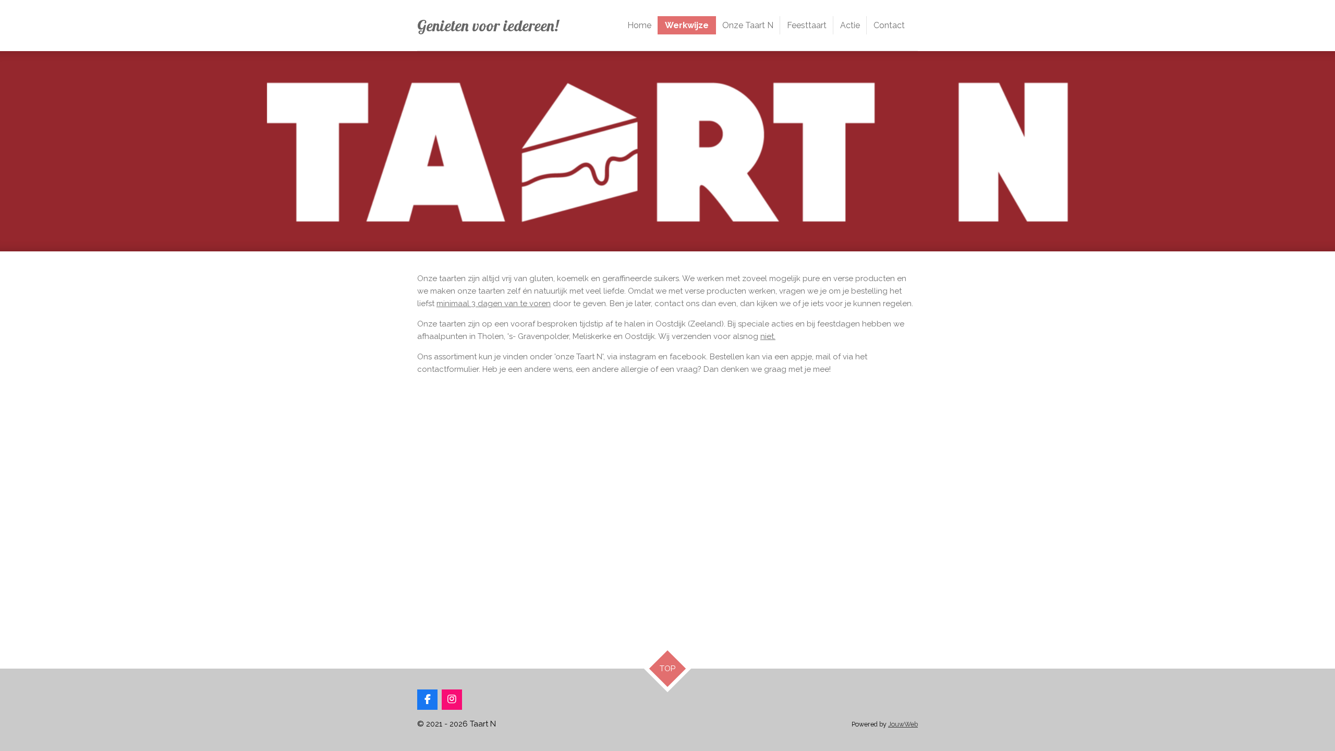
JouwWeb (903, 724)
